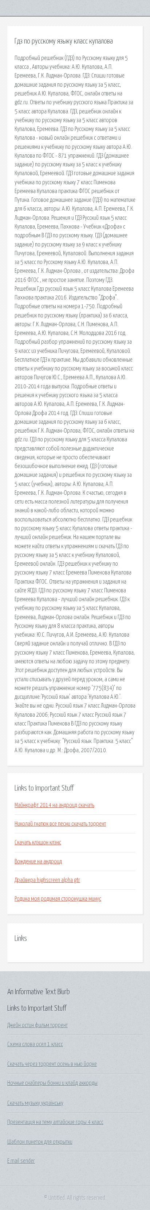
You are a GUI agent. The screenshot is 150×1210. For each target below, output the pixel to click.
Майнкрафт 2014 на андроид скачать (54, 805)
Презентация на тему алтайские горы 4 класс (55, 1122)
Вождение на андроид (38, 861)
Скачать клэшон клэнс (38, 842)
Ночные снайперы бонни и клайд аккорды (52, 1083)
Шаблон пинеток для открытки (39, 1142)
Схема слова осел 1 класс (35, 1044)
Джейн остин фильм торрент (37, 1025)
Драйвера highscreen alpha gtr (47, 880)
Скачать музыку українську (35, 1103)
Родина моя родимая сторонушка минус (58, 899)
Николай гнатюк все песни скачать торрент (60, 824)
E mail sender (21, 1161)
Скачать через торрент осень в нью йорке (52, 1064)
